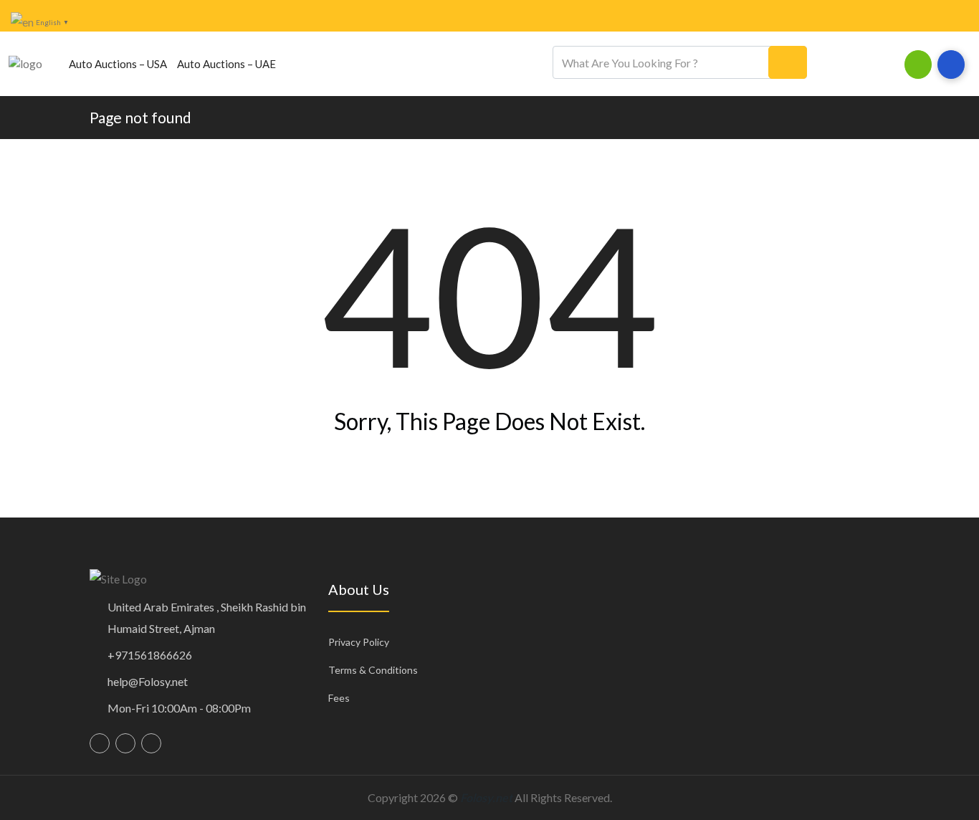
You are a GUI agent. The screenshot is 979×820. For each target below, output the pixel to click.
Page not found (140, 117)
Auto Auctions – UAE (226, 63)
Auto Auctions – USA (118, 63)
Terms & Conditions (373, 670)
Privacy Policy (358, 642)
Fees (339, 698)
